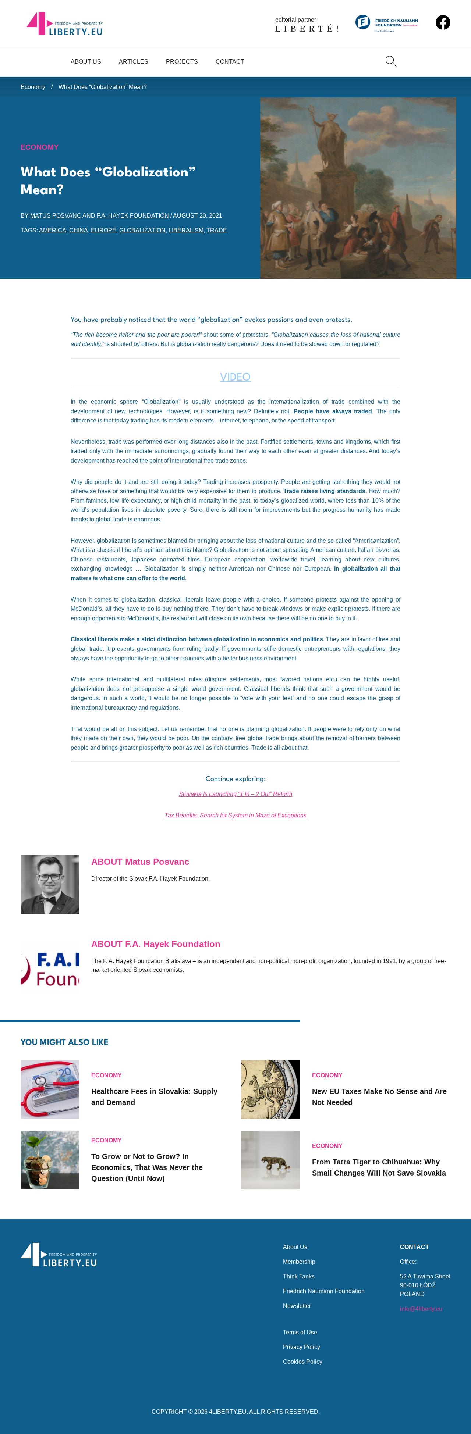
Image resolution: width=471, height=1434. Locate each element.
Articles (133, 61)
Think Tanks (299, 1276)
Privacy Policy (301, 1347)
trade (216, 230)
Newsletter (297, 1306)
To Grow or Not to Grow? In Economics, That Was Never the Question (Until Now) (147, 1167)
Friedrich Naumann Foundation (324, 1291)
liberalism (186, 230)
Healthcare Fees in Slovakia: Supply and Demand (154, 1096)
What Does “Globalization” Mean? (103, 87)
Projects (182, 61)
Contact (230, 61)
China (78, 230)
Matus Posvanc (55, 216)
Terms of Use (300, 1332)
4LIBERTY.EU (228, 1412)
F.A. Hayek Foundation (133, 216)
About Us (86, 61)
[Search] (391, 61)
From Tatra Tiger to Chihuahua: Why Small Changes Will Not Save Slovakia (379, 1167)
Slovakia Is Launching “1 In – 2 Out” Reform (235, 794)
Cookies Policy (302, 1362)
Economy (33, 87)
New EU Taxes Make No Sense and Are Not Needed (379, 1096)
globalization (142, 230)
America (52, 230)
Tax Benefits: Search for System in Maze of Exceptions (235, 815)
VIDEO (235, 377)
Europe (103, 230)
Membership (299, 1262)
